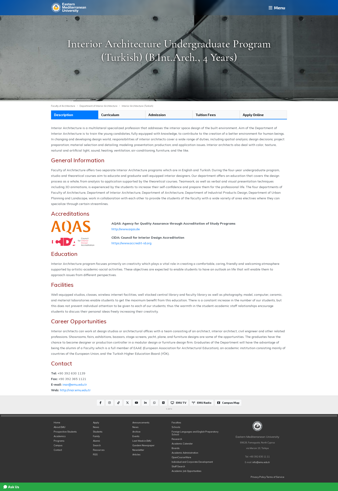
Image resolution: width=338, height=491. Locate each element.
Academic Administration (185, 452)
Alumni (96, 440)
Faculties (176, 422)
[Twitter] (127, 402)
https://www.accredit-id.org (131, 243)
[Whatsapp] (154, 402)
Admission (157, 115)
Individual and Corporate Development (192, 461)
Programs (59, 440)
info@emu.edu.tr (261, 462)
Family (96, 436)
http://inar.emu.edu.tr (75, 390)
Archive (136, 431)
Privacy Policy (258, 477)
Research (177, 439)
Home (57, 422)
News (96, 427)
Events (135, 436)
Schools (176, 427)
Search (97, 445)
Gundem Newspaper (143, 445)
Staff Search (178, 466)
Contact (58, 450)
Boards (176, 448)
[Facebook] (100, 402)
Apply (96, 422)
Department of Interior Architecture (98, 105)
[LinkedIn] (145, 402)
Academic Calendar (182, 443)
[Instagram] (109, 402)
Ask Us (13, 487)
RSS (95, 454)
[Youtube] (136, 402)
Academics (60, 436)
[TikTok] (118, 402)
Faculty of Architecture (63, 105)
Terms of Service (275, 477)
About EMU (59, 427)
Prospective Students (65, 431)
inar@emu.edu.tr (74, 384)
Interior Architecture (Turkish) (137, 105)
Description (63, 115)
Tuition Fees (206, 115)
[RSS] (163, 402)
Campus (58, 445)
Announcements (140, 422)
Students (97, 431)
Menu (279, 7)
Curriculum (110, 115)
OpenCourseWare (181, 457)
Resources (99, 450)
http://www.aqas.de (125, 229)
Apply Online (253, 115)
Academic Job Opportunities (186, 471)
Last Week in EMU (141, 440)
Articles (136, 454)
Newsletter (138, 450)
